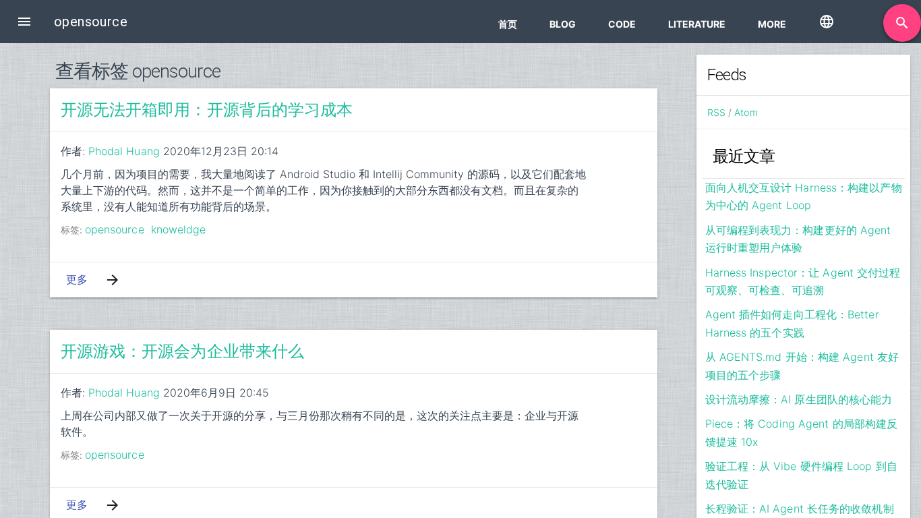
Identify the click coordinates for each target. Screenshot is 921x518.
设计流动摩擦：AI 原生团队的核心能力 (799, 399)
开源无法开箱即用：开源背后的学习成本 (207, 109)
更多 (77, 279)
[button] (24, 21)
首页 (507, 24)
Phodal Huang (124, 151)
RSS (716, 112)
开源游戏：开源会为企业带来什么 (183, 351)
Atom (745, 112)
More (772, 24)
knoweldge (178, 229)
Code (622, 24)
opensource (114, 229)
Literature (696, 24)
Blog (562, 24)
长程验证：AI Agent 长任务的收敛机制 (799, 508)
